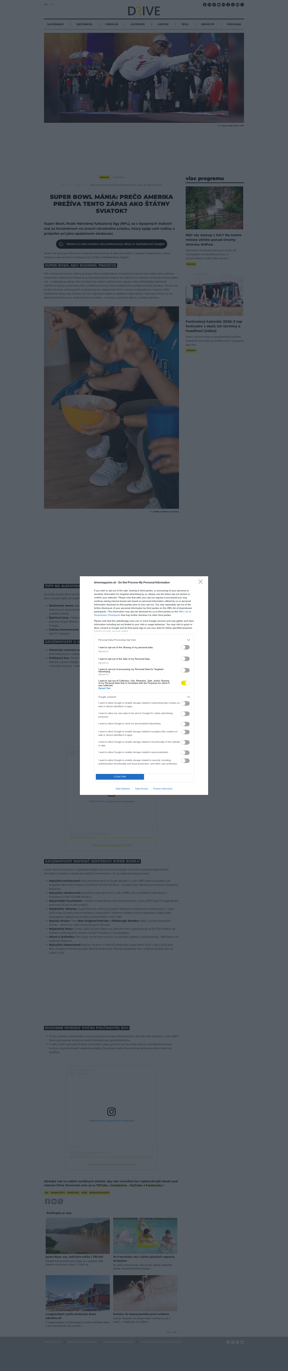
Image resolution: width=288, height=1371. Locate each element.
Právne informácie (162, 788)
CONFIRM (120, 776)
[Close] (201, 583)
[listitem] (144, 640)
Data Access (141, 788)
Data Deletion (123, 788)
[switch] (185, 647)
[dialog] (144, 685)
